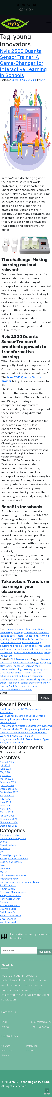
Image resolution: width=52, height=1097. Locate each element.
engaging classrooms (25, 632)
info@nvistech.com (41, 1021)
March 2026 (6, 778)
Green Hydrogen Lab (11, 855)
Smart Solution (8, 908)
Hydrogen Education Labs (14, 858)
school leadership (24, 649)
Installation (32, 1045)
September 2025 (9, 792)
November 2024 (9, 822)
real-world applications (38, 679)
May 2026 (5, 772)
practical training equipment (28, 676)
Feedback (6, 1050)
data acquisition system (13, 838)
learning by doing (32, 669)
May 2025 (5, 805)
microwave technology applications (19, 882)
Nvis (42, 79)
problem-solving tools (25, 645)
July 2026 (5, 765)
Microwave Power (10, 878)
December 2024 (8, 819)
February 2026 (8, 782)
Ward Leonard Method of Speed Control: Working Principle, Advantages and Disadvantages (22, 719)
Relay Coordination (10, 895)
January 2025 (7, 815)
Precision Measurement (13, 892)
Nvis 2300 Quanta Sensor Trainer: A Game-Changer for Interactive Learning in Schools (23, 63)
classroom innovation (19, 629)
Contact (5, 1045)
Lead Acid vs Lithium (11, 861)
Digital (3, 841)
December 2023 (8, 825)
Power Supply (7, 888)
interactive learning (27, 635)
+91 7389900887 (42, 1026)
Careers (30, 1050)
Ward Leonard (8, 922)
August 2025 (7, 795)
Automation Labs (9, 835)
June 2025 (5, 802)
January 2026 (7, 785)
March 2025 (6, 812)
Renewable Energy (10, 898)
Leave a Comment (22, 689)
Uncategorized (8, 918)
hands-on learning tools (27, 665)
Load (2, 865)
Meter (3, 871)
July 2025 (5, 798)
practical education (10, 642)
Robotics (5, 902)
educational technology (26, 662)
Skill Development (21, 659)
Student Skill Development (28, 652)
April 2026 (5, 775)
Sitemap (5, 1055)
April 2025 (5, 808)
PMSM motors (8, 885)
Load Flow (5, 868)
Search (3, 692)
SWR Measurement (10, 915)
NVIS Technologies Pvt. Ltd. (31, 1082)
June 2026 (5, 768)
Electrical (5, 848)
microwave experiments (13, 875)
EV (1, 851)
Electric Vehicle (8, 845)
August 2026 (7, 762)
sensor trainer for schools (35, 682)
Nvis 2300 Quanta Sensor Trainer (29, 639)
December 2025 (8, 788)
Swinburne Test (8, 912)
